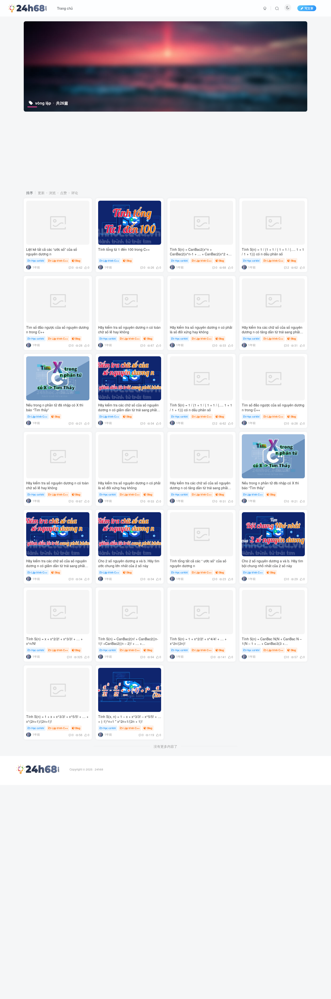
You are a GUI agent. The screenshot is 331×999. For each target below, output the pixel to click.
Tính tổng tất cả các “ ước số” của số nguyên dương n (198, 563)
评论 (74, 192)
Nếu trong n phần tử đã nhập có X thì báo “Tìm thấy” (54, 407)
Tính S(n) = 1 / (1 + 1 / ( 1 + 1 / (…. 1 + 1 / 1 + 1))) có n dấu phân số (273, 252)
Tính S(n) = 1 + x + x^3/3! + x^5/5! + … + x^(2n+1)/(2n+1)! (57, 719)
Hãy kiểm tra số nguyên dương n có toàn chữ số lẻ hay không (129, 330)
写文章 (309, 8)
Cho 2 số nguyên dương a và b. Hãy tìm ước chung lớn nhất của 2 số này (128, 563)
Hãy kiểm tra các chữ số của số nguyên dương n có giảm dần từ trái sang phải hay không (128, 410)
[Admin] (28, 267)
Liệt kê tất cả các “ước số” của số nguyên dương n (51, 252)
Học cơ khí (37, 260)
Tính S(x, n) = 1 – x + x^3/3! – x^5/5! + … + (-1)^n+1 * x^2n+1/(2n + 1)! (129, 719)
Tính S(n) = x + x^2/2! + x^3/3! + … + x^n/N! (54, 641)
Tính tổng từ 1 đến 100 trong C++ (124, 249)
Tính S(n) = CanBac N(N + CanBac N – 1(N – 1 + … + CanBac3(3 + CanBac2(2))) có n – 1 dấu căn (272, 643)
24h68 (99, 769)
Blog (77, 260)
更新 (41, 192)
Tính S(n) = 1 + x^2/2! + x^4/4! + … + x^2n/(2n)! (198, 641)
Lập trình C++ (60, 260)
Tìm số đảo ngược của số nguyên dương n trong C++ (57, 330)
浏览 (52, 192)
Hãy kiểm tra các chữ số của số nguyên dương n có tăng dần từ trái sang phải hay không (272, 332)
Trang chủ (65, 8)
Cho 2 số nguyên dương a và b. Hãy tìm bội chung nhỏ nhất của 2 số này (272, 563)
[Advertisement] (165, 150)
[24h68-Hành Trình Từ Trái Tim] (27, 7)
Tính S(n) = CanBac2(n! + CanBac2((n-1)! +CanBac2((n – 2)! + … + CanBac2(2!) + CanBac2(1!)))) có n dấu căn (128, 646)
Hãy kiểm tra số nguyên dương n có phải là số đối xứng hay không (201, 330)
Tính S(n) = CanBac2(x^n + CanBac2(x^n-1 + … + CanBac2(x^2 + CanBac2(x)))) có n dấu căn (199, 254)
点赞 (63, 192)
